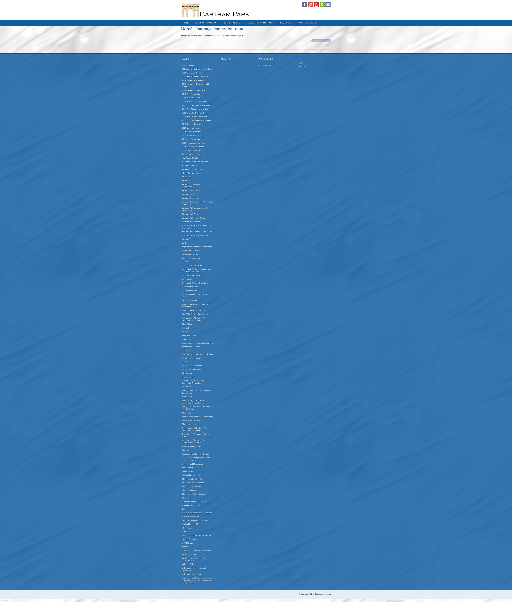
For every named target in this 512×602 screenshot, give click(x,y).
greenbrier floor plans (191, 347)
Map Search (187, 397)
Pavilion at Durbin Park (191, 446)
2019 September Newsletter (194, 154)
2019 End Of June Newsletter (194, 117)
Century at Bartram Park (192, 275)
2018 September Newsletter (194, 90)
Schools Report (188, 471)
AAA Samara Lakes (190, 165)
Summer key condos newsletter (195, 520)
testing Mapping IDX (190, 524)
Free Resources (189, 335)
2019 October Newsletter (192, 150)
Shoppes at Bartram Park (192, 479)
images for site (188, 377)
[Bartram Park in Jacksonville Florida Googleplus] (310, 4)
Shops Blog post (189, 490)
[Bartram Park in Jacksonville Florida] (215, 10)
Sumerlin (186, 509)
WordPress (302, 66)
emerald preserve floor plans (194, 310)
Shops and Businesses (191, 486)
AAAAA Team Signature (192, 169)
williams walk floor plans (192, 574)
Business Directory (190, 254)
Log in (300, 62)
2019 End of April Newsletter (194, 101)
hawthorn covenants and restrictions (197, 354)
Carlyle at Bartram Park (192, 265)
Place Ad (185, 450)
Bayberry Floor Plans (191, 250)
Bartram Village (188, 239)
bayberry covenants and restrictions (197, 247)
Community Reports (190, 290)
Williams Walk (188, 564)
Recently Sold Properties (192, 464)
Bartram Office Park (190, 198)
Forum (185, 332)
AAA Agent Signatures (191, 158)
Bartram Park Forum (190, 214)
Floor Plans (187, 324)
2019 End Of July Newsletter (194, 113)
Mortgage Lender (189, 424)
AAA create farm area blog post (195, 162)
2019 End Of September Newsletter (197, 120)
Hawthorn (186, 350)
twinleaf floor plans (190, 539)
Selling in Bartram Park (260, 23)
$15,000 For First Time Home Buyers (197, 69)
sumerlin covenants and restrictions (197, 513)
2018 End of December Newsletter (196, 77)
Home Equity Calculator (192, 365)
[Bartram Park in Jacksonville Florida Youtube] (316, 4)
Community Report (190, 287)
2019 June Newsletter (191, 132)
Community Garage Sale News (195, 283)
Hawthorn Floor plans (191, 358)
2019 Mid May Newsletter (193, 147)
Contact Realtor (308, 23)
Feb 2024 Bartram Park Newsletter (196, 314)
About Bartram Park (206, 23)
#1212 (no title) (188, 65)
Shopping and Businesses (193, 483)
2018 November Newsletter (193, 80)
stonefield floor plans (191, 505)
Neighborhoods (232, 23)
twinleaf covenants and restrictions (196, 535)
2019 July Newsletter (191, 128)
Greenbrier (186, 339)
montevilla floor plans (191, 420)
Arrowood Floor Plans (191, 190)
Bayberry (186, 243)
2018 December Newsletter (193, 73)
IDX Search (187, 373)
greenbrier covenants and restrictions (198, 343)
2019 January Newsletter (192, 124)
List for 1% (186, 387)
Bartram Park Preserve (191, 222)
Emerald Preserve (189, 300)
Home (186, 23)
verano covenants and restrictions (196, 550)
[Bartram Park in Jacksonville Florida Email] (328, 4)
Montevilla (186, 413)
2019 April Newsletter (191, 94)
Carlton (185, 262)
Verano (185, 547)
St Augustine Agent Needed (193, 494)
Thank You (186, 528)
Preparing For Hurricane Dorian (195, 454)
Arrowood (186, 180)
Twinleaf (185, 532)
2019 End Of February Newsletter (196, 105)
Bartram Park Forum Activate (194, 218)
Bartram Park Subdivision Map (195, 235)
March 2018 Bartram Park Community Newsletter (193, 401)
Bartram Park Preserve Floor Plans (197, 232)
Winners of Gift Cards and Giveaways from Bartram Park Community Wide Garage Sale (198, 580)
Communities (187, 279)
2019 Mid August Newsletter (194, 143)
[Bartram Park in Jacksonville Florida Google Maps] (322, 4)
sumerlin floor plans (190, 517)
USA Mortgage (188, 543)
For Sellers (186, 328)
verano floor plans (189, 554)
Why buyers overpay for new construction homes (194, 559)
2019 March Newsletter (192, 135)
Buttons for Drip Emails (191, 258)
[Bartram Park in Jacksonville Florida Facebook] (304, 4)
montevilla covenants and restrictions (197, 417)
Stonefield (186, 498)
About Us (186, 177)
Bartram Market (188, 194)
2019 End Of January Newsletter (196, 109)
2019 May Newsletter (191, 139)
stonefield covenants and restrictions (197, 501)
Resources (286, 23)
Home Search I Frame (191, 369)
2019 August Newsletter (192, 98)
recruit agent (187, 468)
